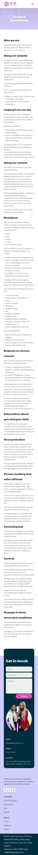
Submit (24, 696)
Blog (5, 808)
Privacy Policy (8, 804)
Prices (6, 821)
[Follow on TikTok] (13, 790)
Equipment (7, 825)
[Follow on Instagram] (9, 790)
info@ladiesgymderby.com (14, 743)
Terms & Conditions (10, 800)
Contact (6, 829)
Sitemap (6, 812)
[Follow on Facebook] (5, 790)
